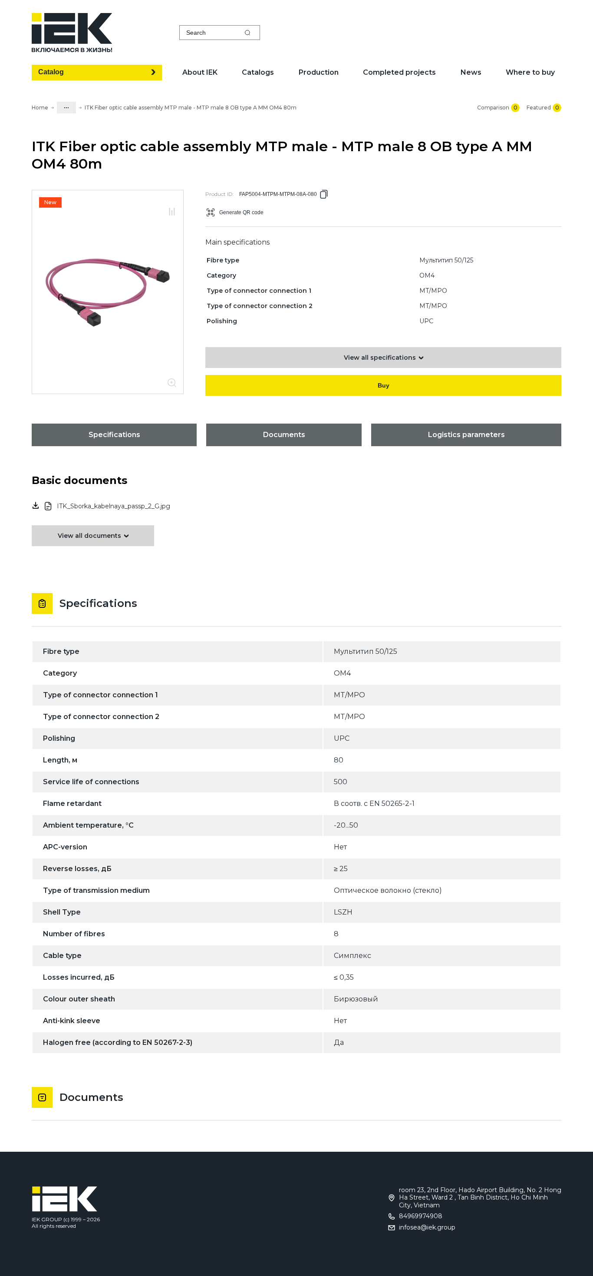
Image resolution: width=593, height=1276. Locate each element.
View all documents (89, 536)
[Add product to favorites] (172, 202)
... (66, 106)
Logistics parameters (466, 435)
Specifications (114, 435)
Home (40, 107)
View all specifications (380, 357)
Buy (383, 385)
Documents (284, 435)
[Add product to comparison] (172, 212)
